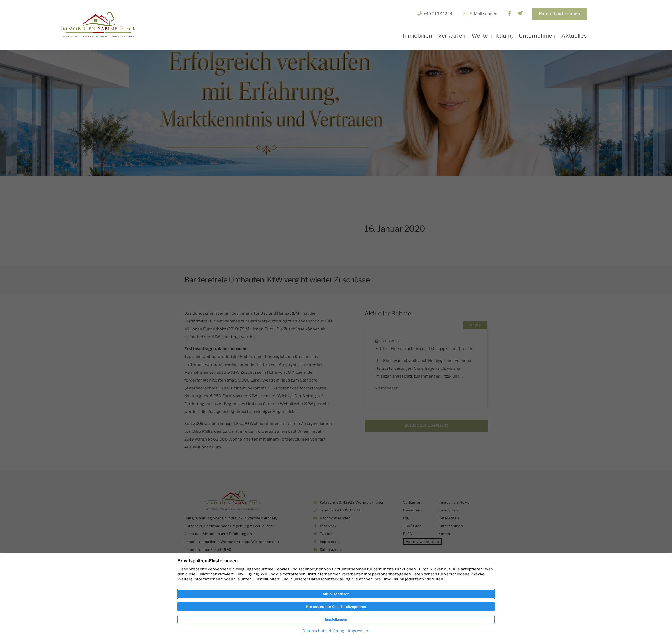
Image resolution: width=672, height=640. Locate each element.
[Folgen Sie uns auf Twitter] (520, 14)
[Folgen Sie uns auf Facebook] (509, 14)
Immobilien (417, 36)
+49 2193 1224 (438, 13)
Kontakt (559, 13)
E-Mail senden (483, 13)
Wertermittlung (492, 36)
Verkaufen (452, 36)
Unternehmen (537, 36)
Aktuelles (574, 36)
